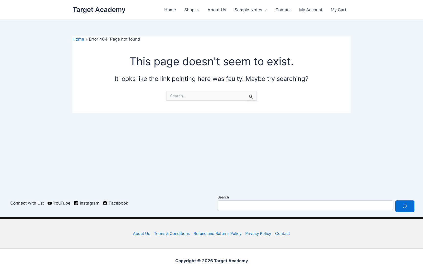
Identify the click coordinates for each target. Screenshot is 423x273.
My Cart (338, 9)
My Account (310, 9)
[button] (196, 10)
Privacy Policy (258, 233)
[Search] (404, 206)
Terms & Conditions (172, 233)
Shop (189, 9)
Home (170, 9)
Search (223, 197)
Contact (283, 9)
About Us (217, 9)
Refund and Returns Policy (218, 233)
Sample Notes (248, 9)
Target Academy (99, 9)
